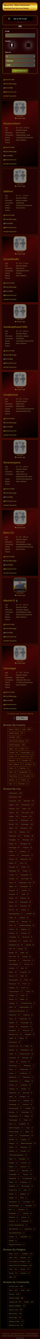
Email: (7, 31)
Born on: (8, 52)
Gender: (8, 41)
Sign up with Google (20, 19)
